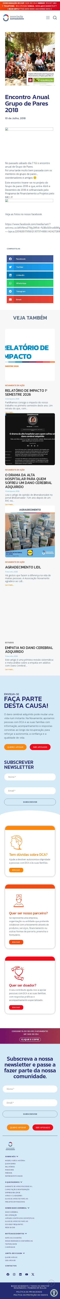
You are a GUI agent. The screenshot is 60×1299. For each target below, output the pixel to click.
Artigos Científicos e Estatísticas (19, 1218)
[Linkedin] (20, 1274)
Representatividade (14, 1176)
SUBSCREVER (30, 801)
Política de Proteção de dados (31, 1294)
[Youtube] (26, 1274)
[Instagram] (14, 1274)
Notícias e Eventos (13, 1238)
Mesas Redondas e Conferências (19, 1241)
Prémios (8, 1173)
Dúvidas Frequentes (14, 1224)
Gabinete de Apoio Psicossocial (18, 1186)
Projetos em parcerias (15, 1202)
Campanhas (10, 1247)
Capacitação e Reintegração (17, 1189)
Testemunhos (11, 1244)
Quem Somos (10, 1163)
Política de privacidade (29, 1291)
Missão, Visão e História (15, 1160)
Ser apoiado (10, 1260)
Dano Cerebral (11, 1212)
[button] (48, 18)
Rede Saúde (10, 1227)
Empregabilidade (12, 1192)
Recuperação (11, 1215)
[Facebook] (8, 1274)
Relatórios (10, 1167)
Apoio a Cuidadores (13, 1195)
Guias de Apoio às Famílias (16, 1199)
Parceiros (9, 1170)
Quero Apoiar (11, 1257)
